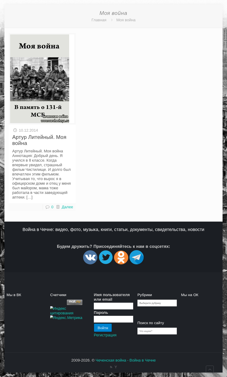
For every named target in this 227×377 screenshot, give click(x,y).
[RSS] (111, 366)
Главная (99, 20)
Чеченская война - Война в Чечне (126, 360)
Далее (67, 207)
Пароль (101, 312)
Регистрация (105, 335)
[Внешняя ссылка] (90, 262)
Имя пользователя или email (112, 297)
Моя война (125, 20)
